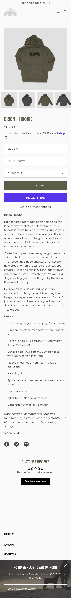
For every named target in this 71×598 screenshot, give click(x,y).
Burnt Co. (9, 534)
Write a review (35, 481)
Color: (16, 160)
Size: (13, 148)
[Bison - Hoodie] (9, 100)
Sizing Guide (12, 433)
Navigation (9, 545)
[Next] (67, 59)
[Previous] (4, 59)
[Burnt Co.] (10, 11)
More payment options (35, 206)
